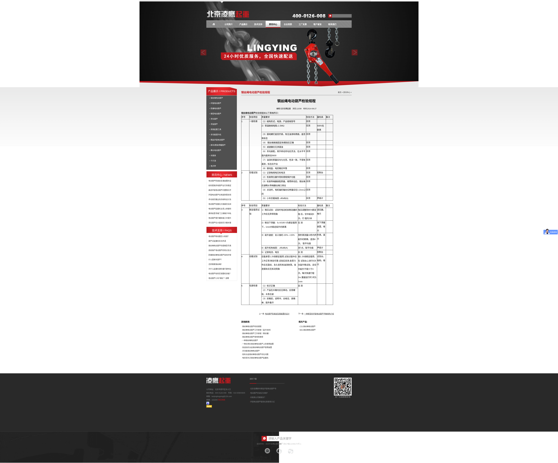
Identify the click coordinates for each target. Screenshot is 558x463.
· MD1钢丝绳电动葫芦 (307, 330)
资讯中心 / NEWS (222, 175)
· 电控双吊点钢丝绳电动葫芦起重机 (254, 358)
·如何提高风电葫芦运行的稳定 (219, 186)
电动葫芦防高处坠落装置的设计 (277, 314)
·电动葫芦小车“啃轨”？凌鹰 (218, 278)
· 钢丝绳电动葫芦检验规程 (251, 327)
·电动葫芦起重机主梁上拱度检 (219, 209)
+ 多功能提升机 (215, 135)
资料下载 (253, 379)
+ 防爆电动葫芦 (215, 109)
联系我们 (332, 24)
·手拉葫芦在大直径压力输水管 (219, 223)
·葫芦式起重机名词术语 (217, 241)
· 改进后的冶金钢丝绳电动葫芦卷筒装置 (256, 347)
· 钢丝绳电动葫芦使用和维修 (252, 337)
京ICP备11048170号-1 (292, 444)
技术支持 (258, 24)
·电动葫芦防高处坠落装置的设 (219, 181)
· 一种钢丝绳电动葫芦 (249, 340)
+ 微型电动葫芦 (215, 114)
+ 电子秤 (212, 166)
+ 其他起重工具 (215, 129)
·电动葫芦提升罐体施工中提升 (219, 218)
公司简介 (229, 24)
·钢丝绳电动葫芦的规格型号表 (219, 246)
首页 (339, 92)
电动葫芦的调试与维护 (259, 393)
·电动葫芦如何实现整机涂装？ (219, 274)
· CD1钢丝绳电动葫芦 (307, 327)
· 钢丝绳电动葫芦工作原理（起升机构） (256, 330)
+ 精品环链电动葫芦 (217, 140)
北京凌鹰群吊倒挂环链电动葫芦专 (263, 389)
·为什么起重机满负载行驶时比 (219, 269)
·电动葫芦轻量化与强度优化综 (219, 204)
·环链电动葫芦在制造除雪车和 (219, 195)
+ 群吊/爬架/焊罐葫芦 (217, 145)
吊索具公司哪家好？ (258, 397)
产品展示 (243, 24)
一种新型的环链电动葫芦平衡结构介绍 (319, 314)
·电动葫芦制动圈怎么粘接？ (218, 236)
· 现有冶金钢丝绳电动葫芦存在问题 (254, 354)
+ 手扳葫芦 (213, 124)
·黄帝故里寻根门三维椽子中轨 (219, 213)
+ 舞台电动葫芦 (215, 150)
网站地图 (221, 400)
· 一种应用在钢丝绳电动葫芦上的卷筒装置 (257, 344)
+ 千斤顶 (212, 161)
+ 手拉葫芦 (213, 119)
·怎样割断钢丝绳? (215, 264)
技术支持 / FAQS (222, 230)
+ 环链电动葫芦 (215, 103)
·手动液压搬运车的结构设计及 (219, 200)
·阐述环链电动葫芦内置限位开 (219, 190)
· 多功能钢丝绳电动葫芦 (250, 351)
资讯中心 (273, 24)
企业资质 (288, 24)
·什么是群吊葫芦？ (215, 260)
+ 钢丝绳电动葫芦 (216, 98)
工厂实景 (303, 24)
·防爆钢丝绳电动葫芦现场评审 (219, 255)
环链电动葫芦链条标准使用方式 (262, 402)
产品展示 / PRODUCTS (221, 91)
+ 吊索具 (212, 156)
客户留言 (317, 24)
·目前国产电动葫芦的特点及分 (219, 250)
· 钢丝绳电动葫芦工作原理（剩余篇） (255, 333)
